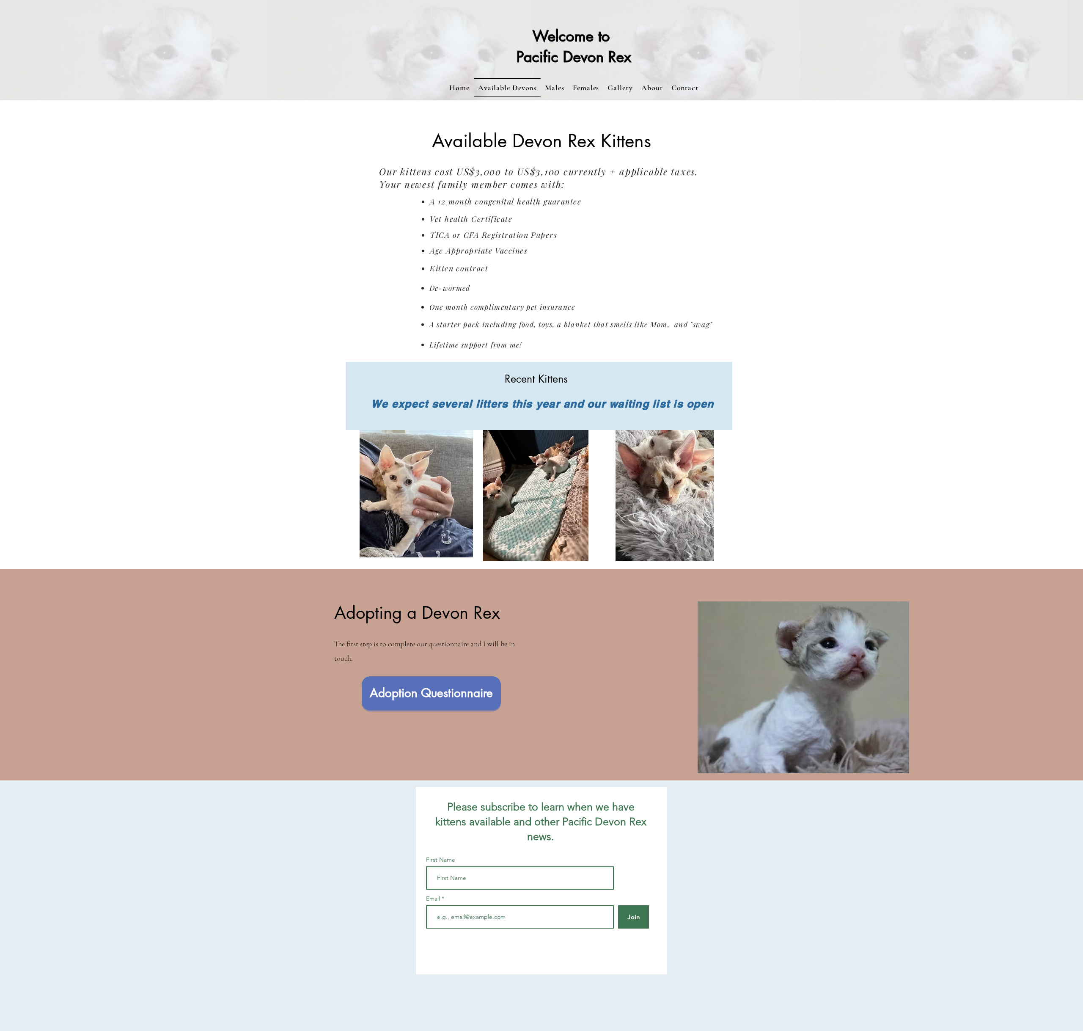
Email (434, 898)
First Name (440, 860)
